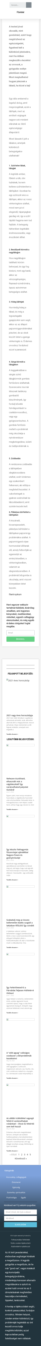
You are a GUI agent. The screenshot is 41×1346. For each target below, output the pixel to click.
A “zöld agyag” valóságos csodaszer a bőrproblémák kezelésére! (18, 1055)
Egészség (16, 1187)
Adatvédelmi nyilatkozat (20, 1246)
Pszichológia (11, 1197)
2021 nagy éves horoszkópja (19, 715)
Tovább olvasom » (12, 734)
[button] (20, 12)
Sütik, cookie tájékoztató (21, 1243)
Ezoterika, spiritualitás (16, 1192)
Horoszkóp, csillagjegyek (16, 1177)
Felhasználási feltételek (20, 1240)
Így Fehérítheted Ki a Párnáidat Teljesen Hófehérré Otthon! (20, 990)
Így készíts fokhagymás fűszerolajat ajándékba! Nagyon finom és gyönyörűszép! (17, 853)
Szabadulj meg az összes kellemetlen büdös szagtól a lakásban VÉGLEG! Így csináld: (20, 923)
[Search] (28, 5)
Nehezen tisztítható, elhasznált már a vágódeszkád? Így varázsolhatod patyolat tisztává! (17, 784)
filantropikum (15, 594)
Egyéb (23, 1197)
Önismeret (16, 1182)
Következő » (21, 1158)
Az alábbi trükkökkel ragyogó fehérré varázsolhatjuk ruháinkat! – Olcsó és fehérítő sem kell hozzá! (20, 1122)
